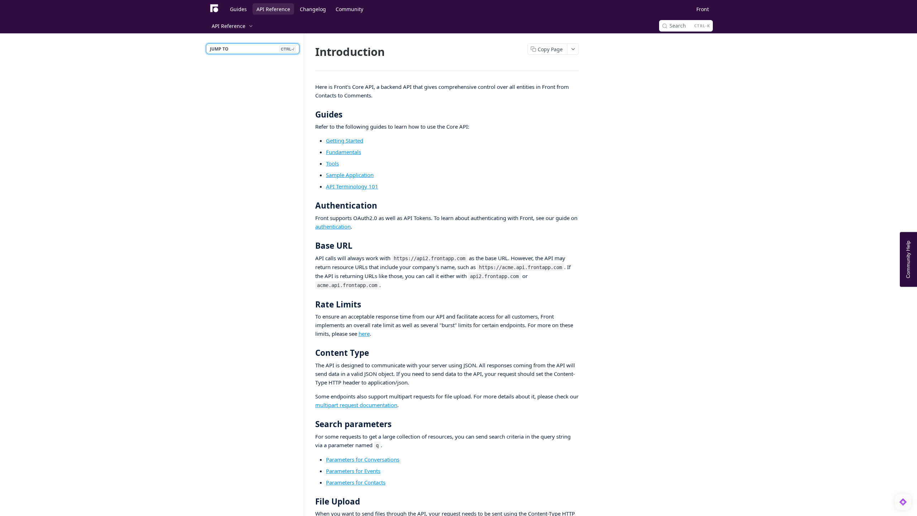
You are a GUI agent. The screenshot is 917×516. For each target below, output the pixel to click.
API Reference (273, 9)
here (364, 333)
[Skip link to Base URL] (310, 246)
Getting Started (344, 140)
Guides (238, 9)
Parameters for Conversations (362, 459)
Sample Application (350, 174)
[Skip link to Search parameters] (310, 424)
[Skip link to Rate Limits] (310, 304)
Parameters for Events (353, 470)
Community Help (908, 259)
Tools (332, 163)
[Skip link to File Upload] (310, 501)
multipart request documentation (356, 404)
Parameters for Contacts (355, 482)
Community (349, 9)
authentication (333, 226)
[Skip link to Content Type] (310, 353)
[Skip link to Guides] (310, 114)
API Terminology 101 (352, 186)
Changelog (313, 9)
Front (702, 9)
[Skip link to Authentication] (310, 205)
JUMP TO (252, 49)
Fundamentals (343, 152)
